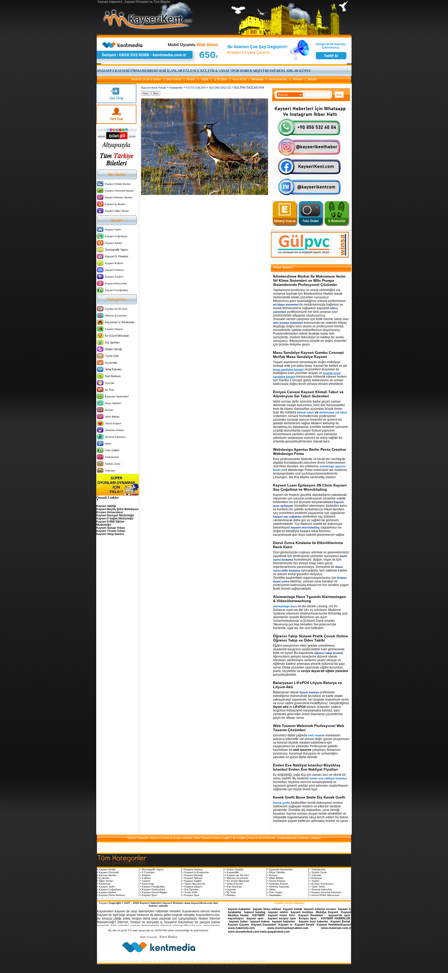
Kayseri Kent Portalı (153, 87)
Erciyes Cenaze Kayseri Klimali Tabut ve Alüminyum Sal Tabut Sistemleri (308, 394)
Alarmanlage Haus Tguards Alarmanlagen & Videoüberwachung (309, 599)
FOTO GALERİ (196, 87)
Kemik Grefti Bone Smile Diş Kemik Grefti (309, 797)
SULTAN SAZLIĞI (220, 87)
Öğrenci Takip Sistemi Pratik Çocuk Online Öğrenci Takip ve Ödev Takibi (310, 638)
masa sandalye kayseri (288, 369)
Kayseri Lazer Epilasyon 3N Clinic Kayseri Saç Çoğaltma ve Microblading (310, 487)
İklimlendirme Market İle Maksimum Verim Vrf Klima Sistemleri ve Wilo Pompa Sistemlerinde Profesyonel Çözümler (309, 280)
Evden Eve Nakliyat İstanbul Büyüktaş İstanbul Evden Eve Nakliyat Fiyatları (306, 767)
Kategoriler (176, 87)
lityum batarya (309, 692)
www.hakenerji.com (241, 927)
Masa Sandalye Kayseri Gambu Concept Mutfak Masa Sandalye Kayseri (308, 354)
